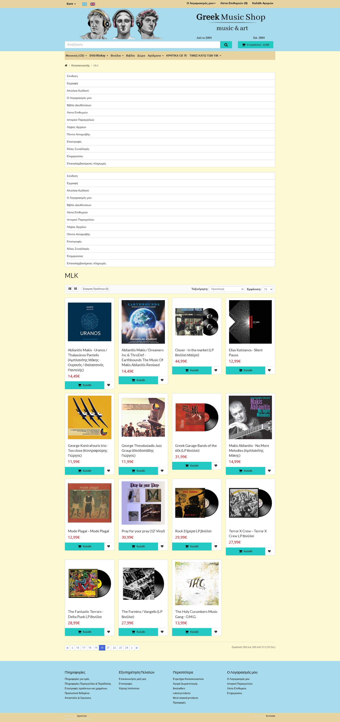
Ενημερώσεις (75, 156)
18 (90, 647)
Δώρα (141, 55)
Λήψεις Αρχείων (76, 127)
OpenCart (82, 716)
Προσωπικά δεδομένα (77, 693)
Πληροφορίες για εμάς (77, 678)
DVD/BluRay (98, 55)
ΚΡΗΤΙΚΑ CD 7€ (176, 55)
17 (83, 647)
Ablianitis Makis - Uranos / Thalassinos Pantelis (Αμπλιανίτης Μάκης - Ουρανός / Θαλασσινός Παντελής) (87, 360)
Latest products (181, 693)
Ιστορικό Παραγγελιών (80, 119)
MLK (96, 65)
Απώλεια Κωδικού (78, 90)
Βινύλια (116, 55)
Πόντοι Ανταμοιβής (78, 134)
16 (77, 647)
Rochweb (270, 716)
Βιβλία (130, 55)
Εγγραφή (72, 83)
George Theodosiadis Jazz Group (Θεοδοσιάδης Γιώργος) (142, 450)
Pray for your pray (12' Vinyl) (143, 531)
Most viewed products (185, 697)
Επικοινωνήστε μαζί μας (132, 678)
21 (108, 647)
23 (120, 647)
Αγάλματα (155, 55)
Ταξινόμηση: (199, 288)
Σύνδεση (72, 76)
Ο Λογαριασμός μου (200, 3)
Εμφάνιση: (254, 289)
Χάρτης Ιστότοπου (129, 688)
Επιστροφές (74, 141)
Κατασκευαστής (80, 65)
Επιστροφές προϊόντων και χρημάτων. (86, 688)
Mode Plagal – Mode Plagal (88, 531)
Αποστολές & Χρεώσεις (78, 697)
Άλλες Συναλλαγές (78, 148)
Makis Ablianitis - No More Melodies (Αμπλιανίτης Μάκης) (249, 450)
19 (96, 647)
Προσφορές (179, 702)
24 (126, 647)
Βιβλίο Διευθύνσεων (79, 105)
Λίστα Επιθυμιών (77, 112)
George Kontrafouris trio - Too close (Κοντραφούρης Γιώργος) (88, 450)
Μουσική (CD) (75, 55)
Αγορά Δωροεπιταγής (185, 683)
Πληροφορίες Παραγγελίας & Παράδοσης (88, 683)
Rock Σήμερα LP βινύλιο (193, 531)
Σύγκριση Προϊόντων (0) (95, 289)
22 (114, 647)
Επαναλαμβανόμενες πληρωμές (86, 163)
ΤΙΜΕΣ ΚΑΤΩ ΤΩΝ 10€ (204, 55)
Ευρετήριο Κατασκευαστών (188, 678)
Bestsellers (179, 688)
